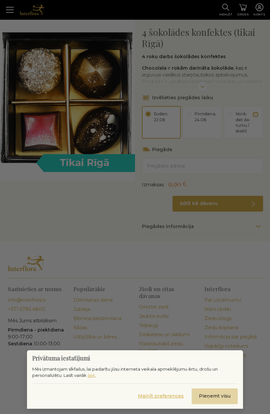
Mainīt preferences (161, 396)
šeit (91, 375)
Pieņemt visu (214, 396)
